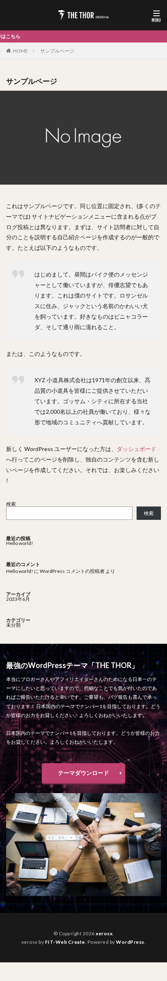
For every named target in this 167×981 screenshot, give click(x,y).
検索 (11, 504)
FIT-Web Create (65, 942)
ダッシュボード (136, 448)
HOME (20, 51)
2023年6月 (18, 599)
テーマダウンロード (83, 772)
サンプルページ (57, 51)
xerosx (104, 933)
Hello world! (19, 543)
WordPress (130, 942)
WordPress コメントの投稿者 (72, 571)
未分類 (13, 625)
